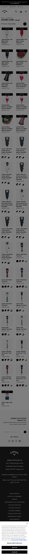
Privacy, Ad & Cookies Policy (19, 539)
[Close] (27, 523)
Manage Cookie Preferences (14, 543)
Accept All (14, 552)
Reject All (14, 547)
